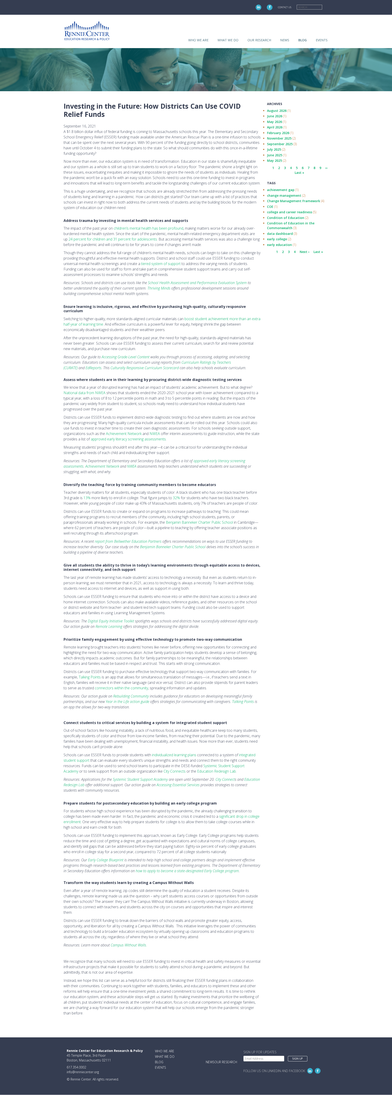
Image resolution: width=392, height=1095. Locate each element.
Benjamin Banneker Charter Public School (199, 522)
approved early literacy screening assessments (128, 439)
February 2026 (278, 133)
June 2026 (274, 116)
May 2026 (274, 122)
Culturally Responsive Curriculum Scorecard (144, 367)
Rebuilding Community (131, 696)
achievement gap (280, 190)
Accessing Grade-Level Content (125, 356)
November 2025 (279, 138)
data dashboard (280, 233)
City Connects (175, 771)
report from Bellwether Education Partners (128, 541)
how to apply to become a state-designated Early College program (187, 870)
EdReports (93, 367)
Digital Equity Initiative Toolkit (111, 621)
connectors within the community (121, 687)
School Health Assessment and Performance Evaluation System (197, 282)
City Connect (225, 779)
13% (87, 497)
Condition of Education (285, 218)
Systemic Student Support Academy (140, 779)
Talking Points (90, 677)
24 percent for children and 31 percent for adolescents (113, 239)
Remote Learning (109, 626)
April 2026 (274, 127)
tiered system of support (161, 263)
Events (322, 40)
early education (279, 245)
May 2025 (274, 160)
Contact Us (284, 7)
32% (176, 497)
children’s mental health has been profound (148, 228)
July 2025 (274, 149)
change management (284, 195)
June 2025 (274, 155)
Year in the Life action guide (127, 701)
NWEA (154, 433)
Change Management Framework (293, 201)
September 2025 (280, 144)
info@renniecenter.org (83, 1072)
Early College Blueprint (105, 859)
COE (270, 206)
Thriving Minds (158, 288)
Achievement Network (124, 433)
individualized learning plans (174, 754)
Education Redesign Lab (216, 771)
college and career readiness (289, 212)
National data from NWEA (84, 392)
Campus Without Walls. (129, 945)
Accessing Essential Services (178, 784)
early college (277, 239)
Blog (302, 40)
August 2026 (277, 110)
